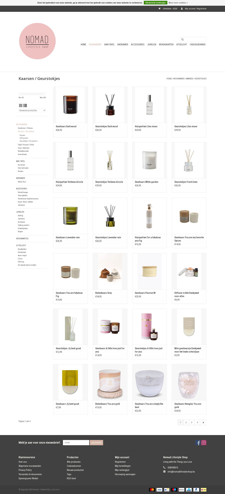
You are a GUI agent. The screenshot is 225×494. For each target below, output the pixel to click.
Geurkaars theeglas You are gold (187, 405)
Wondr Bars (22, 182)
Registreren (120, 462)
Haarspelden (22, 195)
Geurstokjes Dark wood (106, 126)
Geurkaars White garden (146, 182)
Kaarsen (22, 135)
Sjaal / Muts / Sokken (25, 202)
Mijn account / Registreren (195, 9)
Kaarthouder (22, 154)
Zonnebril (21, 205)
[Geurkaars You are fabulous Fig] (70, 271)
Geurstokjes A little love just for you (148, 350)
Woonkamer (95, 44)
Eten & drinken (23, 168)
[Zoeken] (182, 39)
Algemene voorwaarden (30, 466)
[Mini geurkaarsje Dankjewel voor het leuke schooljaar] (189, 327)
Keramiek (21, 165)
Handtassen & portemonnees (28, 199)
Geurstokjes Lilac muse (185, 126)
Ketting (20, 216)
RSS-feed (71, 478)
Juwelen (151, 44)
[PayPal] (196, 489)
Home (83, 44)
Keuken (20, 171)
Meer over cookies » (178, 3)
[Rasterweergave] (21, 106)
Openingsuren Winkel (28, 478)
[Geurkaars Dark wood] (70, 105)
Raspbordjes (22, 249)
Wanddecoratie (23, 151)
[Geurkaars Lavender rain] (70, 216)
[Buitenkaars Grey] (110, 271)
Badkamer (122, 44)
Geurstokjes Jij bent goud (68, 348)
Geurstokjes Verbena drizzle (109, 182)
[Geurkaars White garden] (149, 160)
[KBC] (188, 489)
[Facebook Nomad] (198, 442)
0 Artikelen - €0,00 (170, 9)
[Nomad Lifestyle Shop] (39, 42)
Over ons (23, 462)
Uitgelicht (181, 44)
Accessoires (137, 44)
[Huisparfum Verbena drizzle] (70, 160)
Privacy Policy (25, 470)
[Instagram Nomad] (203, 442)
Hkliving (21, 262)
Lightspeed (55, 489)
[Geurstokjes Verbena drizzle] (110, 160)
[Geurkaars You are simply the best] (149, 382)
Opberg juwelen (23, 225)
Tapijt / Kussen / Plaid (26, 145)
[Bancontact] (166, 489)
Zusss (20, 259)
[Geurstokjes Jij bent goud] (70, 327)
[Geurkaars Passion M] (149, 271)
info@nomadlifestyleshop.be (181, 471)
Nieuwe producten (75, 470)
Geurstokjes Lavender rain (108, 237)
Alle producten (74, 462)
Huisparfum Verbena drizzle (69, 182)
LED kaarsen (24, 138)
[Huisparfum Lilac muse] (149, 105)
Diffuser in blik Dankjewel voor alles (186, 294)
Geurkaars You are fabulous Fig (69, 294)
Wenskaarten (166, 44)
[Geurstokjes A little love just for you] (149, 327)
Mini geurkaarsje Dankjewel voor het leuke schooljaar (187, 350)
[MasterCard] (151, 489)
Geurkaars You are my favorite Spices (189, 239)
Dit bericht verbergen (156, 3)
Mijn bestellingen (123, 466)
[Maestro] (174, 489)
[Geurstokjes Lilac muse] (189, 105)
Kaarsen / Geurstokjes (196, 78)
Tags (69, 474)
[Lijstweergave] (25, 106)
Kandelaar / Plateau (25, 128)
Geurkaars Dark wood (66, 126)
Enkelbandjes (23, 228)
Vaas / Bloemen (23, 148)
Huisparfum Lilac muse (146, 126)
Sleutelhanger (23, 192)
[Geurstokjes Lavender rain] (110, 216)
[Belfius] (181, 489)
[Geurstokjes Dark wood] (110, 105)
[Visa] (159, 489)
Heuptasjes (22, 252)
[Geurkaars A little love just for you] (110, 327)
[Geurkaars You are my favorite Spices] (189, 216)
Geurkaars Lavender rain (68, 237)
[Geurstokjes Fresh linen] (189, 160)
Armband (21, 222)
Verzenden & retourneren (30, 474)
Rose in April (22, 255)
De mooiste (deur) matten (27, 265)
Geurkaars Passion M (145, 293)
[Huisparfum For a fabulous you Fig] (149, 216)
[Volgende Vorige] (203, 422)
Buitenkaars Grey (103, 293)
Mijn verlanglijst (122, 470)
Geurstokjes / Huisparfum (29, 141)
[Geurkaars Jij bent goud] (70, 382)
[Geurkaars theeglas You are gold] (189, 382)
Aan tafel (109, 44)
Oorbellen (21, 219)
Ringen (20, 232)
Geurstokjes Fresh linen (185, 182)
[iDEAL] (203, 489)
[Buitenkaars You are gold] (110, 382)
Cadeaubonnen (197, 44)
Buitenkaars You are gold (107, 404)
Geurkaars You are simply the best (149, 405)
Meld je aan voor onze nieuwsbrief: (39, 442)
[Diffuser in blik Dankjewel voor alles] (189, 271)
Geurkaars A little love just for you (110, 350)
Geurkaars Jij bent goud (67, 404)
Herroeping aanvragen (125, 474)
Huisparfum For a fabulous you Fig (148, 239)
